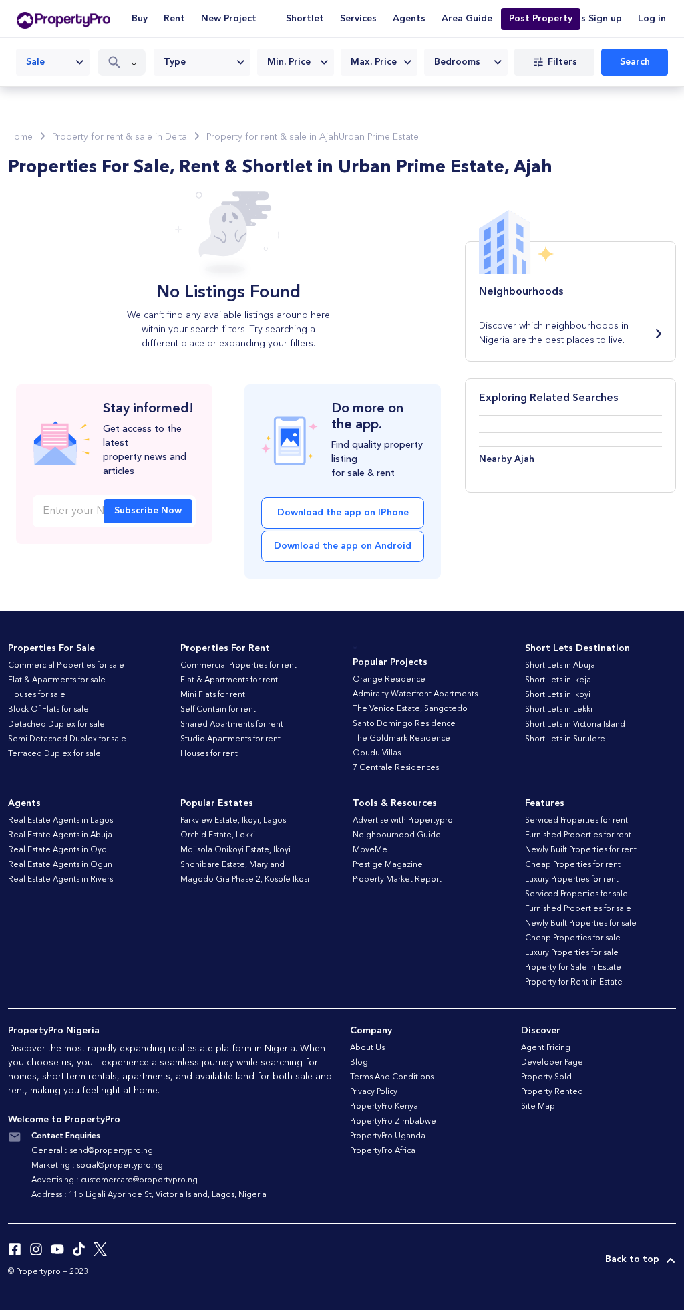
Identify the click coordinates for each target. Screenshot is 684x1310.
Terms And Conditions (392, 1077)
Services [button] (358, 18)
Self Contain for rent (218, 710)
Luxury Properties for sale (572, 953)
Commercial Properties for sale (66, 666)
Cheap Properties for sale (573, 938)
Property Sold (546, 1077)
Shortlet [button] (305, 18)
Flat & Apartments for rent (229, 680)
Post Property (540, 18)
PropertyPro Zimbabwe (393, 1122)
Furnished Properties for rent (578, 835)
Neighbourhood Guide (397, 835)
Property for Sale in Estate (573, 968)
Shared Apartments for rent (231, 724)
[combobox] (53, 62)
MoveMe (370, 850)
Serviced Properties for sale (576, 894)
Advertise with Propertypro (403, 821)
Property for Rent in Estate (574, 982)
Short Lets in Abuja (560, 666)
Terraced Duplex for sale (54, 754)
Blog (359, 1063)
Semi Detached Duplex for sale (67, 739)
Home (20, 137)
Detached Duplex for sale (56, 724)
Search (635, 62)
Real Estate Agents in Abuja (60, 835)
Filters (562, 62)
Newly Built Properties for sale (581, 924)
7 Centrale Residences (396, 768)
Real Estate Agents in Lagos (60, 821)
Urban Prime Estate (379, 137)
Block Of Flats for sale (48, 710)
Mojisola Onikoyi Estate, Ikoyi (235, 850)
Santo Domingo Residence (404, 724)
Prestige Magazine (388, 865)
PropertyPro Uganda (387, 1136)
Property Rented (552, 1092)
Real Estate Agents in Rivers (60, 880)
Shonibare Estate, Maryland (232, 865)
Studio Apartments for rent (230, 739)
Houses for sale (36, 695)
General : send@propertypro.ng (92, 1151)
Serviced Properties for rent (576, 821)
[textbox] (202, 62)
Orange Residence (389, 680)
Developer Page (552, 1063)
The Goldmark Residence (401, 739)
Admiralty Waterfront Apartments (415, 694)
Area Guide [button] (467, 18)
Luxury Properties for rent (572, 880)
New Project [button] (228, 18)
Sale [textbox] (35, 62)
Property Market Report (397, 880)
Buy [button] (140, 18)
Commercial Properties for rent (238, 666)
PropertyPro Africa (382, 1151)
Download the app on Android (342, 546)
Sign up (605, 18)
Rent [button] (174, 18)
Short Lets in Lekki (558, 710)
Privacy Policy (373, 1092)
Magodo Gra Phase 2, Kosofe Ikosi (244, 880)
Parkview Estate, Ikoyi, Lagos (233, 821)
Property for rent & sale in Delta (119, 137)
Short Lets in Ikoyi (557, 695)
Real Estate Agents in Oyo (57, 850)
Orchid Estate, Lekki (217, 835)
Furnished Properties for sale (578, 909)
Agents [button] (409, 18)
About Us (367, 1048)
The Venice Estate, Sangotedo (410, 709)
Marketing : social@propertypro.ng (97, 1166)
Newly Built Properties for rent (581, 850)
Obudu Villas (377, 753)
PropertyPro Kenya (384, 1107)
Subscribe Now (148, 510)
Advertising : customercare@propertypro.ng (114, 1180)
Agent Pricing (545, 1048)
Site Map (538, 1107)
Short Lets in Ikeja (558, 680)
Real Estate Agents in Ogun (60, 865)
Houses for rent (209, 754)
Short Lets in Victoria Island (575, 724)
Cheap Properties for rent (573, 865)
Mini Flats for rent (212, 695)
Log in (652, 18)
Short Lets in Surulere (565, 739)
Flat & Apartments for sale (57, 680)
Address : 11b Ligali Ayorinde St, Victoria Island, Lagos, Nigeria (149, 1195)
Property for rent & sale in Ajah (272, 137)
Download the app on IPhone (343, 512)
